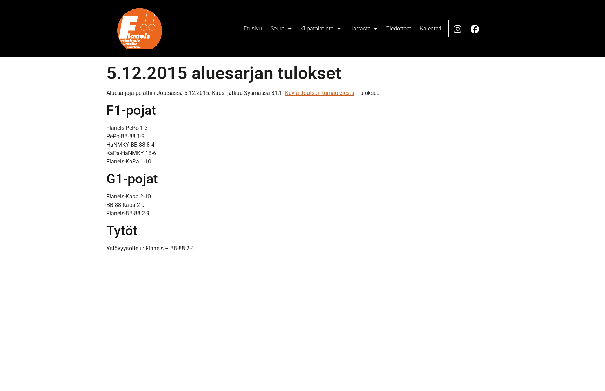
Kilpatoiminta (317, 28)
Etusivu (253, 28)
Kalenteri (430, 28)
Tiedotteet (398, 28)
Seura (278, 28)
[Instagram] (457, 28)
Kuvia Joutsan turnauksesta (319, 93)
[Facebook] (475, 28)
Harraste (359, 28)
